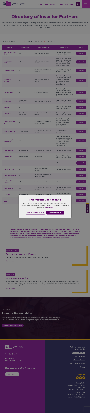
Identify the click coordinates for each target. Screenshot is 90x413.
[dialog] (45, 206)
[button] (35, 212)
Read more (49, 207)
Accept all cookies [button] (55, 212)
